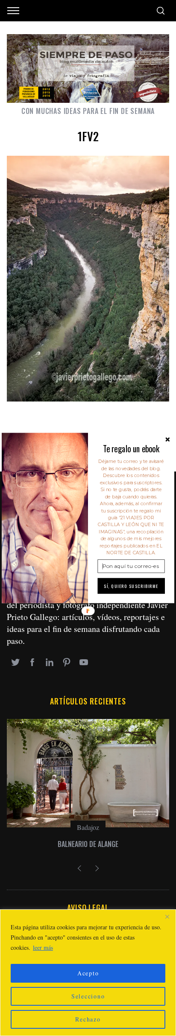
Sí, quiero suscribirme (131, 585)
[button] (130, 448)
